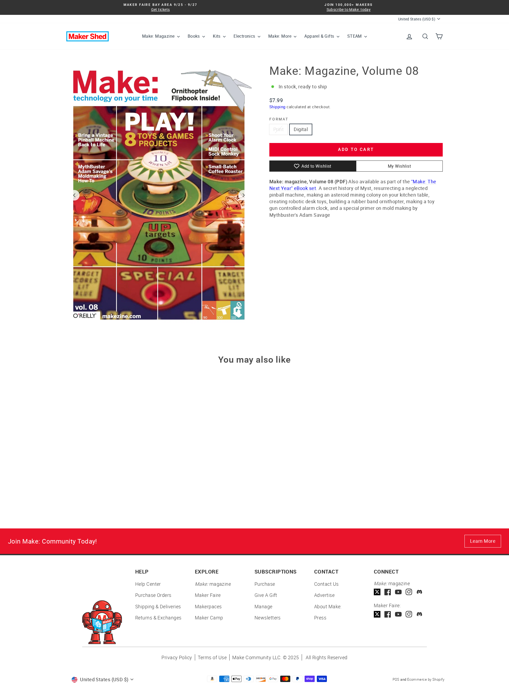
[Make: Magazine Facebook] (387, 592)
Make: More (280, 36)
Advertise (324, 595)
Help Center (148, 584)
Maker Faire (208, 595)
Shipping (277, 106)
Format (278, 118)
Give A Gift (265, 595)
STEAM (355, 36)
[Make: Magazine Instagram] (409, 592)
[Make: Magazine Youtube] (398, 592)
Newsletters (267, 617)
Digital (301, 129)
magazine (213, 584)
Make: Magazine (159, 36)
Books (194, 36)
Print (278, 129)
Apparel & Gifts (319, 36)
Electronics (245, 36)
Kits (217, 36)
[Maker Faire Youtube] (398, 614)
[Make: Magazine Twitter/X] (377, 592)
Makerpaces (208, 606)
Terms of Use (212, 657)
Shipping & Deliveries (158, 606)
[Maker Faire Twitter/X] (377, 614)
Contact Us (326, 584)
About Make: (328, 606)
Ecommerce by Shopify (425, 679)
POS (396, 679)
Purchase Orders (153, 595)
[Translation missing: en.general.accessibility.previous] (74, 195)
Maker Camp (209, 617)
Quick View (111, 461)
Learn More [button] (483, 541)
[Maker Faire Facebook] (387, 614)
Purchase (264, 584)
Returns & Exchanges (158, 617)
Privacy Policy (176, 657)
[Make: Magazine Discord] (419, 592)
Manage (263, 606)
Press (320, 617)
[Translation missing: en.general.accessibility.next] (243, 195)
